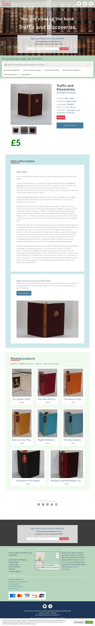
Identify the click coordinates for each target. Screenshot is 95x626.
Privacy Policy (14, 589)
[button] (79, 3)
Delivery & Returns (16, 586)
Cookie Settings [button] (78, 622)
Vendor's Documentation (18, 582)
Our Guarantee (14, 584)
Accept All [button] (89, 622)
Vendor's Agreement (16, 579)
